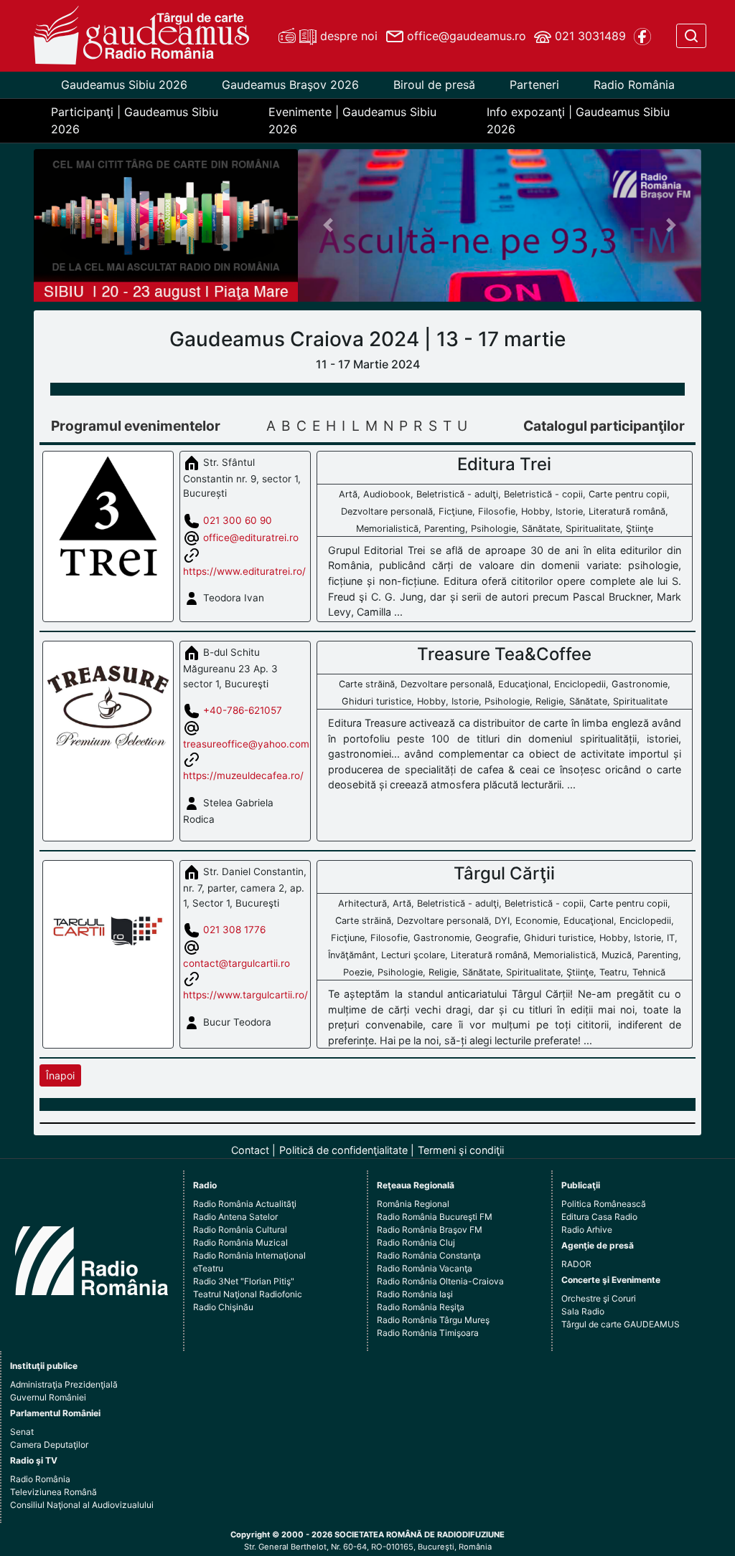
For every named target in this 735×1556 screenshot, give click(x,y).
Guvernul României (48, 1397)
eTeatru (208, 1268)
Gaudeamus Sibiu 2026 (124, 84)
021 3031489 (588, 36)
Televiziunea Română (53, 1491)
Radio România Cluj (416, 1242)
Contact (250, 1150)
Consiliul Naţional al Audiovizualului (82, 1504)
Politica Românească (603, 1203)
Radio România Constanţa (429, 1255)
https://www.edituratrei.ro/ (244, 571)
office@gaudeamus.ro (464, 36)
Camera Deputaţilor (49, 1444)
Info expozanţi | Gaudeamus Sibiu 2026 (578, 120)
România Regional (413, 1203)
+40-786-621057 (242, 710)
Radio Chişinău (223, 1307)
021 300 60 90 (237, 519)
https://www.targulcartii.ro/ (245, 995)
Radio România (634, 84)
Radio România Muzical (240, 1242)
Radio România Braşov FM (429, 1229)
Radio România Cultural (240, 1229)
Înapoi (60, 1075)
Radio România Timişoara (428, 1332)
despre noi (347, 36)
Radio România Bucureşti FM (434, 1216)
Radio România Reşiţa (420, 1307)
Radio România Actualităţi (244, 1203)
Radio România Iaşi (415, 1294)
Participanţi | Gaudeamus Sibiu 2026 (134, 120)
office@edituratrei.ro (251, 537)
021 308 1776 (234, 929)
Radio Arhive (586, 1229)
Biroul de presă (434, 84)
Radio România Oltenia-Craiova (440, 1281)
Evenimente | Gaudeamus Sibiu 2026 (352, 120)
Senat (22, 1431)
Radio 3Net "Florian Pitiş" (243, 1281)
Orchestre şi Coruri (598, 1298)
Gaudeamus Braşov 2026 (290, 84)
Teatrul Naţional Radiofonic (247, 1294)
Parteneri (534, 84)
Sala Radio (582, 1311)
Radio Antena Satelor (235, 1216)
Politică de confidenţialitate (343, 1150)
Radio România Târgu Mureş (433, 1319)
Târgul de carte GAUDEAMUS (620, 1324)
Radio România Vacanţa (424, 1268)
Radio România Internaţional (249, 1255)
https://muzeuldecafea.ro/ (243, 775)
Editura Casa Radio (599, 1216)
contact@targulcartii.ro (236, 963)
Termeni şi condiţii (461, 1150)
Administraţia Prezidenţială (64, 1384)
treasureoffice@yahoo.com (246, 744)
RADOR (576, 1264)
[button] (328, 225)
